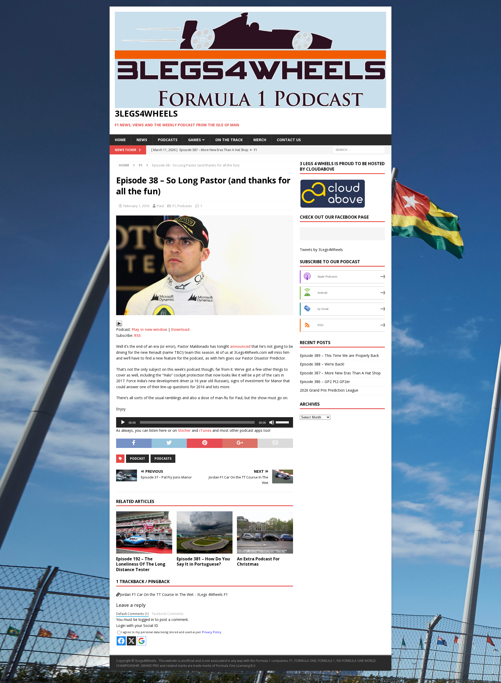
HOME (120, 139)
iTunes (205, 430)
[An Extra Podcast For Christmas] (265, 532)
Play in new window (149, 329)
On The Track (229, 139)
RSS (137, 335)
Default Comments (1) (132, 614)
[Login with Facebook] (121, 640)
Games (194, 139)
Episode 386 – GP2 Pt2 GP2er (325, 381)
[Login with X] (131, 640)
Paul (160, 205)
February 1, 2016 (136, 205)
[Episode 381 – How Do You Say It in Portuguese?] (205, 532)
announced (240, 346)
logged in (146, 619)
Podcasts (167, 139)
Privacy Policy (211, 632)
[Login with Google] (141, 640)
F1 (174, 205)
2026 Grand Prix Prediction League (329, 390)
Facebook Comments (168, 614)
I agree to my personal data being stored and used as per (171, 632)
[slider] (283, 422)
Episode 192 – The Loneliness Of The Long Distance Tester (140, 564)
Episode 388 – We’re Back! (322, 364)
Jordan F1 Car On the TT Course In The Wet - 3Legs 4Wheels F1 (174, 594)
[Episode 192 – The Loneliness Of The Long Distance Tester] (144, 532)
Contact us (289, 139)
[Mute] (271, 422)
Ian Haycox (62, 680)
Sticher (184, 430)
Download (180, 329)
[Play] (119, 323)
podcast (137, 458)
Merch (259, 139)
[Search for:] (359, 149)
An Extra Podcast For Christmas (258, 561)
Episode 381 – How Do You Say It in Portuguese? (203, 561)
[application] (204, 422)
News (141, 139)
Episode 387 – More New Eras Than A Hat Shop (340, 372)
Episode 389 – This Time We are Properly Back (339, 355)
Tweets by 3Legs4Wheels (321, 249)
